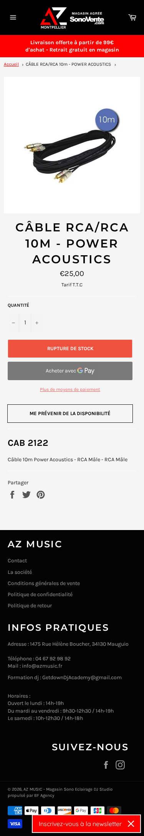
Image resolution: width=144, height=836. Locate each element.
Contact (17, 560)
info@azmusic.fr (42, 666)
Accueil (11, 64)
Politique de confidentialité (40, 594)
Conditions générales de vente (44, 583)
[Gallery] (72, 145)
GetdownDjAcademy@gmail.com (82, 677)
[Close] (131, 824)
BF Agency (44, 795)
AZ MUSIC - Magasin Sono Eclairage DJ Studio (68, 789)
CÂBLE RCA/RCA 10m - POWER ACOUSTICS (68, 64)
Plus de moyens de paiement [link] (70, 389)
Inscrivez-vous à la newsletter (80, 824)
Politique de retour (30, 605)
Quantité (18, 305)
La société (20, 572)
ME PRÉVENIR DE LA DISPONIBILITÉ (70, 413)
